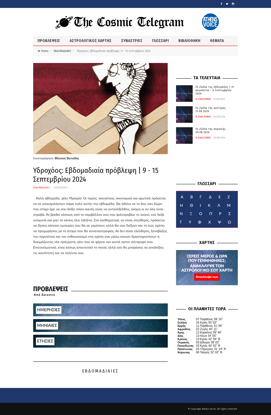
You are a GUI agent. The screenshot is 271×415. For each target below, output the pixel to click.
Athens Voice (209, 409)
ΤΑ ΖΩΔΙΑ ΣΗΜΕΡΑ (203, 99)
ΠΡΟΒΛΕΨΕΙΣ (49, 40)
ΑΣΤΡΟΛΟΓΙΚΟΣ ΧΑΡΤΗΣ (91, 40)
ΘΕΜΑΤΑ (217, 40)
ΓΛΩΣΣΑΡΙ (160, 40)
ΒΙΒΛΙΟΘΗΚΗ (189, 40)
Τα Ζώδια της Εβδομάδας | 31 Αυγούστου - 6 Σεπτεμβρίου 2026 (214, 90)
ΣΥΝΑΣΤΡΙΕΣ (132, 40)
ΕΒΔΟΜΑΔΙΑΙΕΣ (62, 51)
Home (44, 51)
